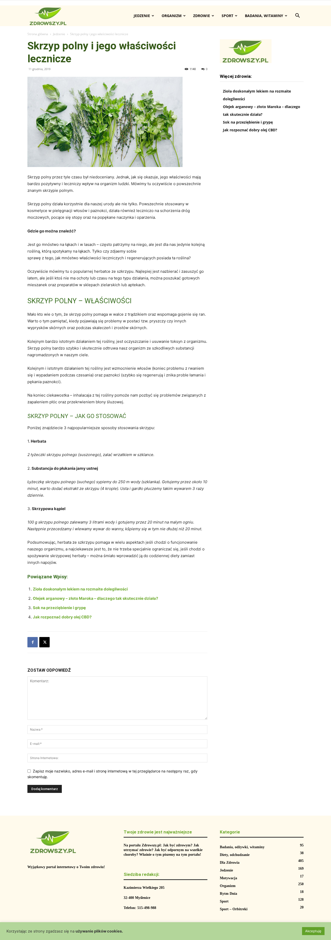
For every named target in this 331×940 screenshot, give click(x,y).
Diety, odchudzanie (235, 855)
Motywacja (228, 878)
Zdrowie (201, 15)
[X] (44, 642)
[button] (297, 16)
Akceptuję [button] (313, 931)
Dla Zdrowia (229, 863)
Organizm (172, 15)
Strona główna (37, 34)
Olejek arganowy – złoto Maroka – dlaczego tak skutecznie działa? (95, 598)
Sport (227, 15)
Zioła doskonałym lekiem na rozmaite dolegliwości (80, 589)
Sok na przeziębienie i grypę (59, 607)
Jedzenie (142, 15)
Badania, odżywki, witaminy (242, 847)
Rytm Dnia (228, 894)
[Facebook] (32, 642)
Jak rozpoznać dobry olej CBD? (62, 617)
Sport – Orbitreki (233, 909)
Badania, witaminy (264, 15)
